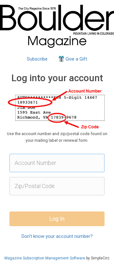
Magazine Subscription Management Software (44, 258)
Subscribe (37, 59)
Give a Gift (76, 59)
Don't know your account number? (57, 236)
